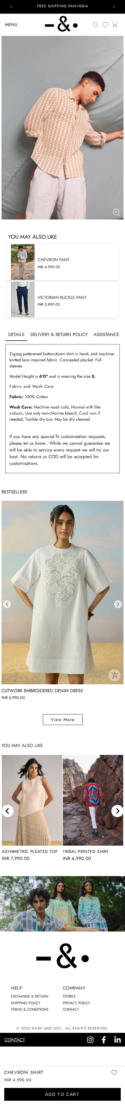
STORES (69, 996)
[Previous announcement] (11, 6)
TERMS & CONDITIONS (30, 1009)
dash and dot (46, 1028)
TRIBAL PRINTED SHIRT (86, 851)
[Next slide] (117, 811)
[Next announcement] (113, 6)
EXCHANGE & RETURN (29, 996)
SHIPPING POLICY (25, 1003)
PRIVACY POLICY (76, 1003)
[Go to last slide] (8, 811)
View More (63, 719)
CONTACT (71, 1009)
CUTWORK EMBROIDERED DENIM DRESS (42, 690)
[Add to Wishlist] (114, 1077)
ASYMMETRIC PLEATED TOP (30, 851)
